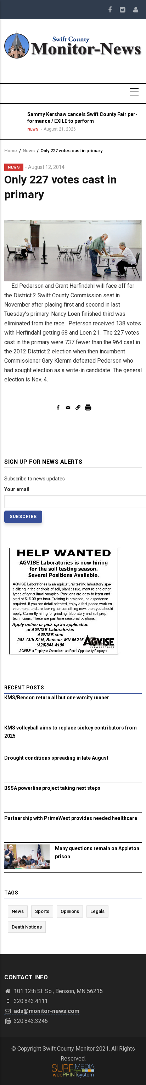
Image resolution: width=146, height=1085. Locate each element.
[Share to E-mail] (68, 407)
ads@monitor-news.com (45, 1011)
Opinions (70, 911)
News (33, 129)
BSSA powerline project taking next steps (52, 788)
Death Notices (27, 927)
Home (10, 150)
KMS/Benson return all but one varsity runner (56, 697)
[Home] (73, 44)
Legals (97, 911)
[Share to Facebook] (58, 407)
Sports (42, 911)
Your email (16, 489)
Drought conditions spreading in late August (56, 758)
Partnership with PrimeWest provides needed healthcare (70, 818)
